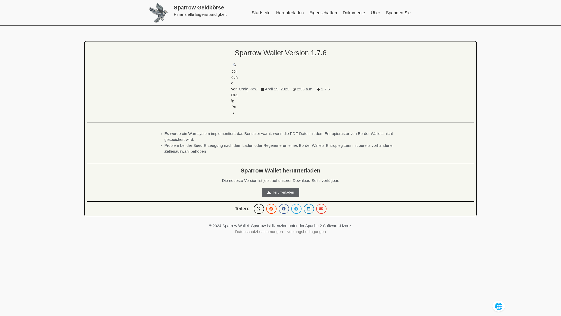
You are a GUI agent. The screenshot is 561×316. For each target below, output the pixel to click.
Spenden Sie (398, 12)
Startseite (261, 12)
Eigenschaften (323, 12)
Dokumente (354, 12)
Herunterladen (290, 12)
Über (375, 12)
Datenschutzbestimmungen (259, 232)
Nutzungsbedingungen (306, 232)
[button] (259, 209)
